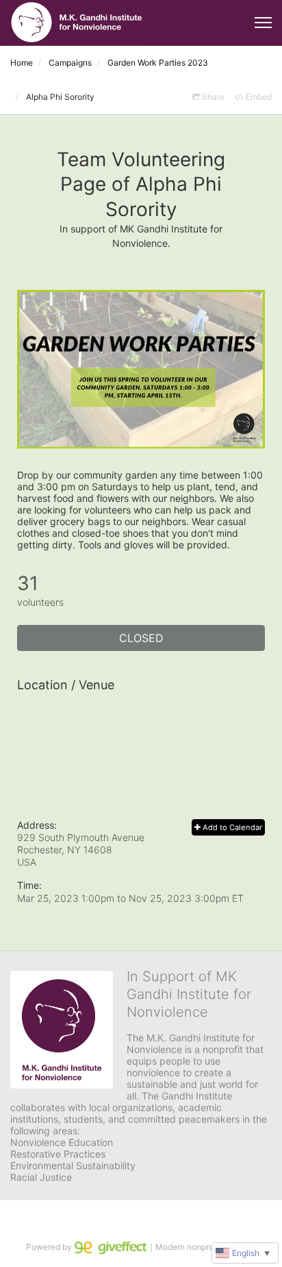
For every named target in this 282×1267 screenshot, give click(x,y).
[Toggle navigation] (263, 22)
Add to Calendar (231, 827)
